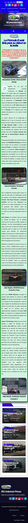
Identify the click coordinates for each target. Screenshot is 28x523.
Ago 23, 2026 (8, 418)
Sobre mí (14, 515)
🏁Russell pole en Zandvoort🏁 (11, 464)
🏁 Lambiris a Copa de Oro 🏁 (13, 415)
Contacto (22, 515)
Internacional (22, 8)
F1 (4, 428)
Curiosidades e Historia (13, 11)
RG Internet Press (14, 22)
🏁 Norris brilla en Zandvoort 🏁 (11, 431)
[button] (25, 31)
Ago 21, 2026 (8, 467)
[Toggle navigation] (13, 31)
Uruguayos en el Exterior (12, 8)
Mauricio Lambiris (8, 409)
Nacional (3, 8)
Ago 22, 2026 (8, 451)
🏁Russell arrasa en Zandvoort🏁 (12, 447)
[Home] (2, 31)
